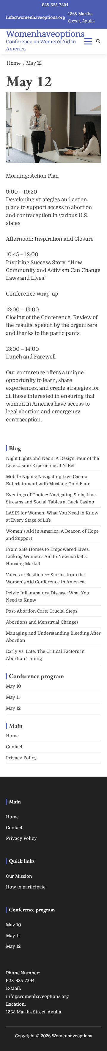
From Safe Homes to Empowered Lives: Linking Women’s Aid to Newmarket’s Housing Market (48, 556)
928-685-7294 (55, 4)
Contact (14, 746)
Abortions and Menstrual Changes (42, 622)
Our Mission (19, 876)
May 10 (13, 686)
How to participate (25, 887)
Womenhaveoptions (45, 34)
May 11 (13, 697)
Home (12, 735)
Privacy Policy (21, 758)
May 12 (13, 708)
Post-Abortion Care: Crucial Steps (42, 611)
